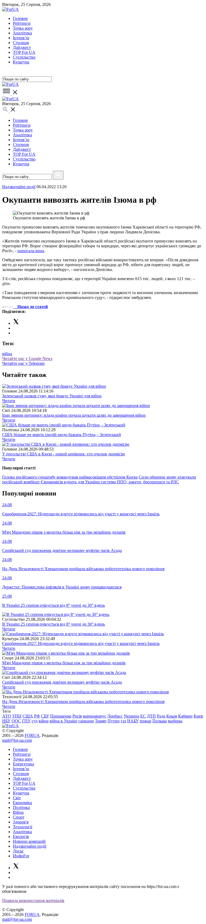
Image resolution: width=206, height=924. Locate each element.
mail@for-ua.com (17, 740)
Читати (8, 400)
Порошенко (60, 716)
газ (123, 721)
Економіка (22, 802)
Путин (114, 721)
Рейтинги (22, 23)
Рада (161, 716)
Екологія (21, 836)
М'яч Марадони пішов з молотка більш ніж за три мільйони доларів (64, 663)
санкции (86, 721)
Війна (18, 812)
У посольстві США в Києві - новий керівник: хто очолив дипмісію (63, 454)
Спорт (18, 817)
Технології (22, 827)
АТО (6, 716)
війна (7, 353)
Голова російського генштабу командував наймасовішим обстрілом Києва (70, 477)
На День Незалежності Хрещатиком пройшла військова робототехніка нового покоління (83, 701)
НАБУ (133, 721)
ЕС (143, 716)
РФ (37, 716)
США (28, 716)
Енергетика (23, 764)
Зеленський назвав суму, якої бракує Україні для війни (52, 396)
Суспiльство (24, 57)
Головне (20, 18)
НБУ (6, 721)
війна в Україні (63, 721)
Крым (171, 716)
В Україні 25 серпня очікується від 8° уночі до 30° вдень (53, 624)
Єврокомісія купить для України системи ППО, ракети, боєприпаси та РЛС (110, 482)
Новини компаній (29, 841)
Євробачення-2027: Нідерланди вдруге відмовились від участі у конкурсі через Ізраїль (81, 643)
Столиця (21, 42)
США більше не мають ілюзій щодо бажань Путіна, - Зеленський (61, 434)
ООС (16, 721)
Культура (21, 62)
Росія (77, 716)
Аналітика (22, 33)
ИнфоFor (21, 856)
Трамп (100, 721)
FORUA (32, 735)
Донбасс (115, 716)
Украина (131, 716)
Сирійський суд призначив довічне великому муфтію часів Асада (62, 682)
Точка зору (23, 28)
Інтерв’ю (21, 37)
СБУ (45, 716)
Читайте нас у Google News (27, 358)
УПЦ (16, 716)
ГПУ (26, 721)
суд (35, 721)
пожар (145, 721)
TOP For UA (24, 52)
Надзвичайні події (18, 186)
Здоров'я (20, 822)
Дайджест (22, 47)
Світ (17, 797)
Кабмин (185, 716)
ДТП (151, 716)
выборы (175, 721)
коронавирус (94, 716)
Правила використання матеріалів (33, 900)
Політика (21, 807)
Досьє (18, 851)
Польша (159, 721)
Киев (198, 716)
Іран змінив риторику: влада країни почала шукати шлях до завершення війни (74, 415)
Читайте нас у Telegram (23, 363)
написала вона (30, 250)
